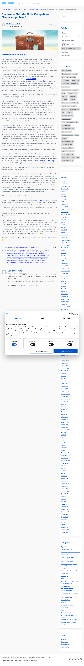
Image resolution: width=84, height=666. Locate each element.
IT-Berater (64, 99)
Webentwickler (41, 260)
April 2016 (63, 473)
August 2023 (64, 248)
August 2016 (64, 463)
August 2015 (64, 494)
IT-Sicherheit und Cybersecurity (69, 571)
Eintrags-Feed (64, 642)
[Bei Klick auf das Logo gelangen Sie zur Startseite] (8, 3)
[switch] (32, 344)
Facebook (17, 251)
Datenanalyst (65, 83)
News (62, 578)
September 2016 (65, 460)
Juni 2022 (63, 283)
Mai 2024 (63, 224)
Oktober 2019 (64, 365)
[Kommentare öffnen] (53, 248)
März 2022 (64, 291)
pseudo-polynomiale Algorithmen (39, 257)
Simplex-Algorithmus (41, 258)
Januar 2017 (64, 450)
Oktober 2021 (64, 304)
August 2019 (64, 371)
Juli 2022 (63, 281)
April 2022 (63, 289)
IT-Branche (72, 99)
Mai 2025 (63, 196)
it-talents (22, 253)
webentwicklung (11, 262)
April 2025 (63, 199)
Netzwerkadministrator (68, 122)
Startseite (4, 9)
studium (72, 151)
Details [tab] (42, 318)
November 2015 (65, 486)
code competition (70, 77)
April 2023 (63, 258)
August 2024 (64, 217)
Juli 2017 (63, 435)
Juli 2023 (63, 250)
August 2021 (64, 309)
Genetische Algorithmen (26, 251)
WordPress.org (65, 647)
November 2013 (65, 529)
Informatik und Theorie (67, 561)
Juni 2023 (63, 253)
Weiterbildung (75, 157)
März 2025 (64, 201)
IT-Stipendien (64, 573)
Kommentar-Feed (65, 644)
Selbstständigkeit (65, 600)
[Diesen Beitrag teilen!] (56, 248)
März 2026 (64, 183)
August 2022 (64, 278)
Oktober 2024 (64, 212)
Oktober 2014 (64, 514)
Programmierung (66, 131)
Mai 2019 (63, 378)
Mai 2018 (63, 409)
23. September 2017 (15, 26)
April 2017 (63, 442)
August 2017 (64, 432)
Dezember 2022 (65, 268)
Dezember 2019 (65, 360)
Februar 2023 (64, 263)
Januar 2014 (64, 527)
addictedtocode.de (33, 285)
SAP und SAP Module (66, 597)
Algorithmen (37, 200)
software (64, 138)
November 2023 (65, 240)
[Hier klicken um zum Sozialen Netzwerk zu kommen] (73, 659)
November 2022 (65, 271)
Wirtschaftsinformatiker (42, 262)
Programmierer (66, 125)
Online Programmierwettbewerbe (33, 9)
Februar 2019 (64, 386)
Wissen (63, 624)
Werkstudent (31, 79)
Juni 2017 (63, 437)
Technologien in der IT (67, 612)
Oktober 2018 (64, 396)
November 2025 (65, 186)
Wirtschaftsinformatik (29, 262)
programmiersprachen (68, 128)
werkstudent (20, 262)
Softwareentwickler (12, 260)
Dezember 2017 (65, 422)
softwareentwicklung (23, 260)
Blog (9, 9)
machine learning (66, 119)
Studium (63, 610)
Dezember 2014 (65, 511)
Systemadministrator (67, 154)
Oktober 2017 (64, 427)
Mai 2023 (63, 255)
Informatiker (73, 96)
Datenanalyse (75, 80)
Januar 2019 (64, 388)
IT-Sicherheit (74, 103)
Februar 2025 (64, 204)
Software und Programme (67, 605)
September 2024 (65, 214)
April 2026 (63, 181)
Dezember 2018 (65, 391)
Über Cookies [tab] (67, 318)
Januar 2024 (64, 235)
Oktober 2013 (64, 532)
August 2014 (64, 517)
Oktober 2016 (64, 458)
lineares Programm (12, 255)
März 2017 (64, 445)
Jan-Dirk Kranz (13, 23)
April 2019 (63, 381)
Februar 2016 (64, 478)
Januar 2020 (64, 358)
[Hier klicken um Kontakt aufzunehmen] (70, 659)
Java (44, 81)
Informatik (64, 96)
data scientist (65, 80)
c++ (63, 77)
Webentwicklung (47, 161)
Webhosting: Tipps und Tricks (69, 619)
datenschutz (74, 83)
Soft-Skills (63, 602)
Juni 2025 (63, 194)
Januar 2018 (64, 419)
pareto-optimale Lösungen (41, 255)
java (27, 253)
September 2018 (65, 399)
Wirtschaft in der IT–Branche (68, 622)
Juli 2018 (63, 404)
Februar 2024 (64, 232)
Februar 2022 (64, 294)
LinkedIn (23, 285)
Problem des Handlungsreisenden (21, 257)
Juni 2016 (63, 468)
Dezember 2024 (65, 209)
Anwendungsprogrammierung (38, 250)
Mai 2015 (63, 501)
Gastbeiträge (64, 554)
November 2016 (65, 455)
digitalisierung (65, 86)
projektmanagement (67, 135)
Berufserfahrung (66, 74)
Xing (19, 285)
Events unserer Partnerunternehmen (70, 552)
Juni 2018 (63, 406)
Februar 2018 (64, 417)
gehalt (63, 93)
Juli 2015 (63, 496)
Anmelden (63, 639)
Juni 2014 (63, 522)
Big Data (75, 74)
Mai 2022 (63, 286)
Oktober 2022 (64, 273)
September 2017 (65, 429)
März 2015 (64, 504)
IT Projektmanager (74, 109)
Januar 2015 (64, 509)
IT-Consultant (65, 103)
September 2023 (65, 245)
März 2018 (64, 414)
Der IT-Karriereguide (66, 549)
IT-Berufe (63, 568)
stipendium (65, 151)
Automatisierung (66, 70)
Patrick (9, 257)
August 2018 (64, 401)
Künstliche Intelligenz (41, 253)
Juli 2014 (63, 519)
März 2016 (64, 476)
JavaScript (32, 253)
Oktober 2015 (64, 488)
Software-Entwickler (67, 141)
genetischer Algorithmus (40, 251)
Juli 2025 (63, 191)
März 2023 (64, 260)
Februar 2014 (64, 524)
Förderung (75, 90)
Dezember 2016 (65, 453)
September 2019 (65, 368)
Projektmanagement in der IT (68, 590)
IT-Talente (73, 106)
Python (77, 135)
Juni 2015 (63, 499)
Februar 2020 (64, 355)
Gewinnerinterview (72, 93)
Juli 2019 (63, 373)
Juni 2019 (63, 376)
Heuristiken (10, 253)
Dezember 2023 (65, 237)
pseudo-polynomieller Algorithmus (16, 258)
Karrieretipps (64, 576)
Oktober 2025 (64, 189)
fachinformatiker (66, 90)
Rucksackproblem (31, 258)
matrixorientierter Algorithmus (26, 255)
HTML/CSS (17, 253)
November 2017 (65, 424)
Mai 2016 (63, 470)
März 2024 (64, 230)
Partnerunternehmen (17, 9)
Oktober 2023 (64, 242)
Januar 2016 (64, 481)
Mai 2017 (63, 440)
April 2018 (63, 412)
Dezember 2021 (65, 299)
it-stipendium (65, 106)
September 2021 (65, 306)
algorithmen (10, 250)
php (77, 122)
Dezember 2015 (65, 483)
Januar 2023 (64, 265)
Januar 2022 (64, 296)
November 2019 (65, 363)
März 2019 (64, 383)
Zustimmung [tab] (17, 318)
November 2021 (65, 301)
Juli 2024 (63, 219)
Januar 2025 (64, 207)
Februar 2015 (64, 506)
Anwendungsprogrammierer (21, 250)
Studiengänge (64, 607)
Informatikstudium (50, 88)
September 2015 (65, 491)
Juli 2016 (63, 465)
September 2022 (65, 276)
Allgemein (63, 547)
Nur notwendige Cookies (42, 351)
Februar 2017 (64, 447)
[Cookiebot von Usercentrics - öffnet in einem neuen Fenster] (70, 313)
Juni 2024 (63, 222)
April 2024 (63, 227)
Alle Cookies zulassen (66, 351)
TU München (33, 260)
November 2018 (65, 394)
